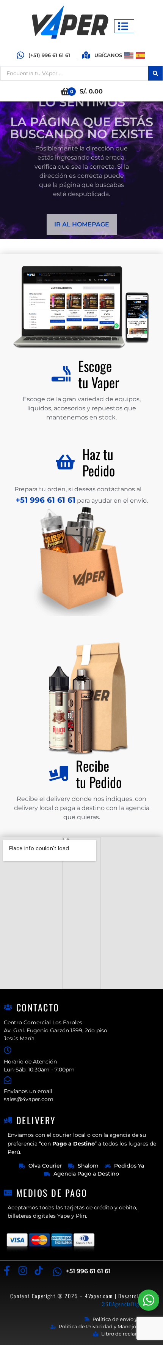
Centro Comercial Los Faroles (43, 1022)
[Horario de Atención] (7, 1050)
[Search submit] (155, 73)
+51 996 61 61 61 (88, 1271)
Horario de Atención (30, 1061)
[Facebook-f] (7, 1271)
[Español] (141, 55)
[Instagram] (22, 1271)
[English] (130, 55)
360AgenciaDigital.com (130, 1304)
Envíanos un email (28, 1091)
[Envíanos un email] (7, 1080)
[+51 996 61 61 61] (57, 1272)
